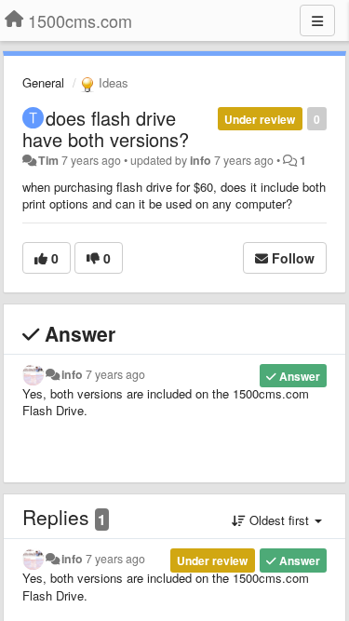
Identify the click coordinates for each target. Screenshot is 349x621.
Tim (48, 160)
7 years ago (115, 374)
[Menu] (317, 20)
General (43, 82)
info (200, 160)
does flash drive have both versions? (105, 128)
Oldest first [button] (279, 520)
